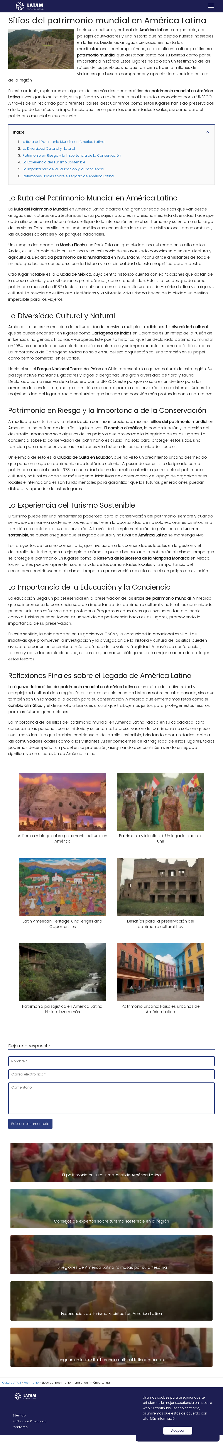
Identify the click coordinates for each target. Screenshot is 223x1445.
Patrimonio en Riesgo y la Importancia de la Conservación (72, 155)
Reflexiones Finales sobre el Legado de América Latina (68, 176)
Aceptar (177, 1430)
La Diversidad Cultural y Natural (49, 148)
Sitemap (19, 1415)
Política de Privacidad (30, 1421)
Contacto (20, 1427)
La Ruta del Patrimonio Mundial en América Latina (63, 141)
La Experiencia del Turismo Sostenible (54, 162)
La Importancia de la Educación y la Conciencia (63, 169)
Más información (163, 1418)
